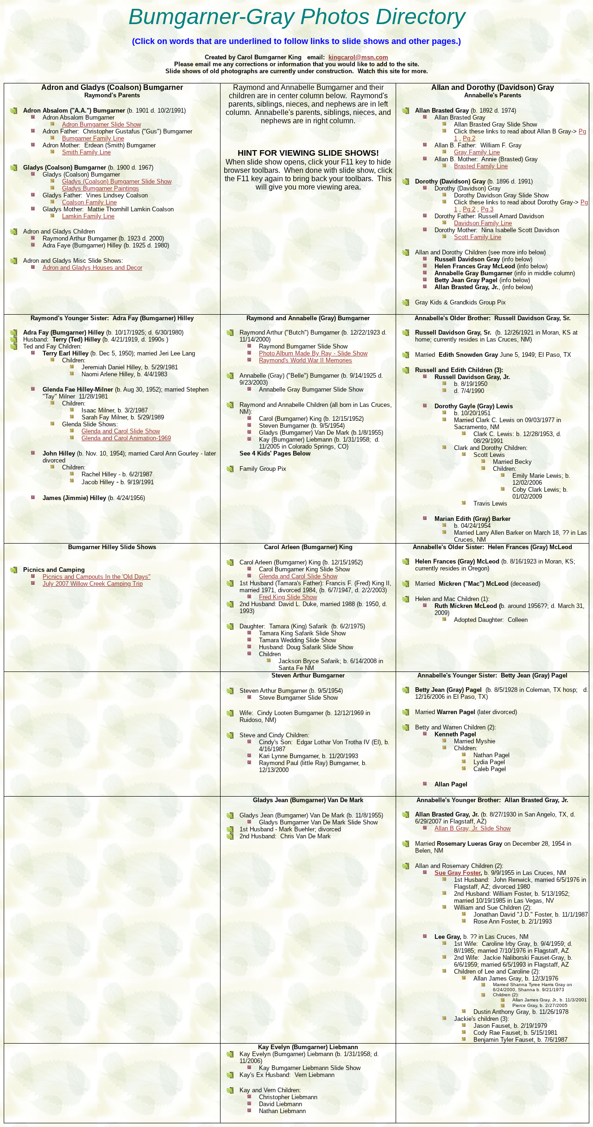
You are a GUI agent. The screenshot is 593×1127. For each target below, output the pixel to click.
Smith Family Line (86, 152)
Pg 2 (469, 138)
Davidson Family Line (483, 223)
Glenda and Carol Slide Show (121, 431)
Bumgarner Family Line (93, 138)
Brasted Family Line (481, 166)
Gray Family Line (477, 152)
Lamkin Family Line (88, 216)
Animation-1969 (150, 438)
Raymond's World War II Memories (305, 360)
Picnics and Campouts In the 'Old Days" (97, 576)
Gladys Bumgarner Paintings (100, 188)
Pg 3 (487, 209)
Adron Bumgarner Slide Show (101, 124)
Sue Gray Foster (457, 872)
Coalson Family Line (89, 202)
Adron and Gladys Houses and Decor (92, 267)
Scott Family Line (477, 237)
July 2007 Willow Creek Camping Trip (93, 583)
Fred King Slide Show (288, 597)
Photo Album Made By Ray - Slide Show (313, 353)
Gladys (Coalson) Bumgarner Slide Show (116, 181)
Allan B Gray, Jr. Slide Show (473, 828)
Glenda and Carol (105, 438)
